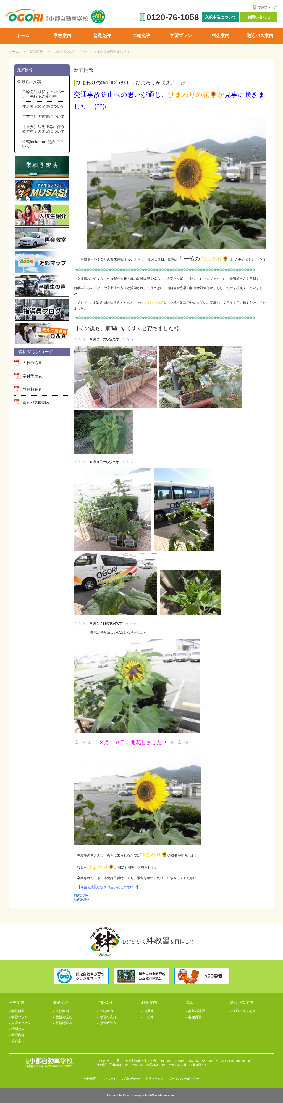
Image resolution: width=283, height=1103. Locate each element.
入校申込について (220, 17)
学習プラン (19, 1017)
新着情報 (36, 52)
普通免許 (61, 1002)
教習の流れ (64, 1017)
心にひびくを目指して (158, 940)
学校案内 (16, 1002)
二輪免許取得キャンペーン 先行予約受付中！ (43, 94)
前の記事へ (82, 895)
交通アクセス (267, 7)
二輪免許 (105, 1002)
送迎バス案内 (241, 1002)
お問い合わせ (259, 17)
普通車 (149, 1011)
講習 (189, 1002)
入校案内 (62, 1011)
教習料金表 (32, 389)
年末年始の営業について (43, 116)
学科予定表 (32, 376)
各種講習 (194, 1017)
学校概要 (18, 1011)
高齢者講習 (196, 1011)
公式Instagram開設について (42, 144)
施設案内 (18, 1041)
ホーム (14, 52)
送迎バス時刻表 (36, 402)
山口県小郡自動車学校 (47, 15)
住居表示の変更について (43, 106)
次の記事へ (82, 900)
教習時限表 (64, 1023)
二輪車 (149, 1017)
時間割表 (18, 1029)
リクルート (108, 1078)
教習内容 (18, 1035)
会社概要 (90, 1078)
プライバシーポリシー (184, 1078)
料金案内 (149, 1002)
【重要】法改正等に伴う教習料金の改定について (43, 129)
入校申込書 (32, 362)
